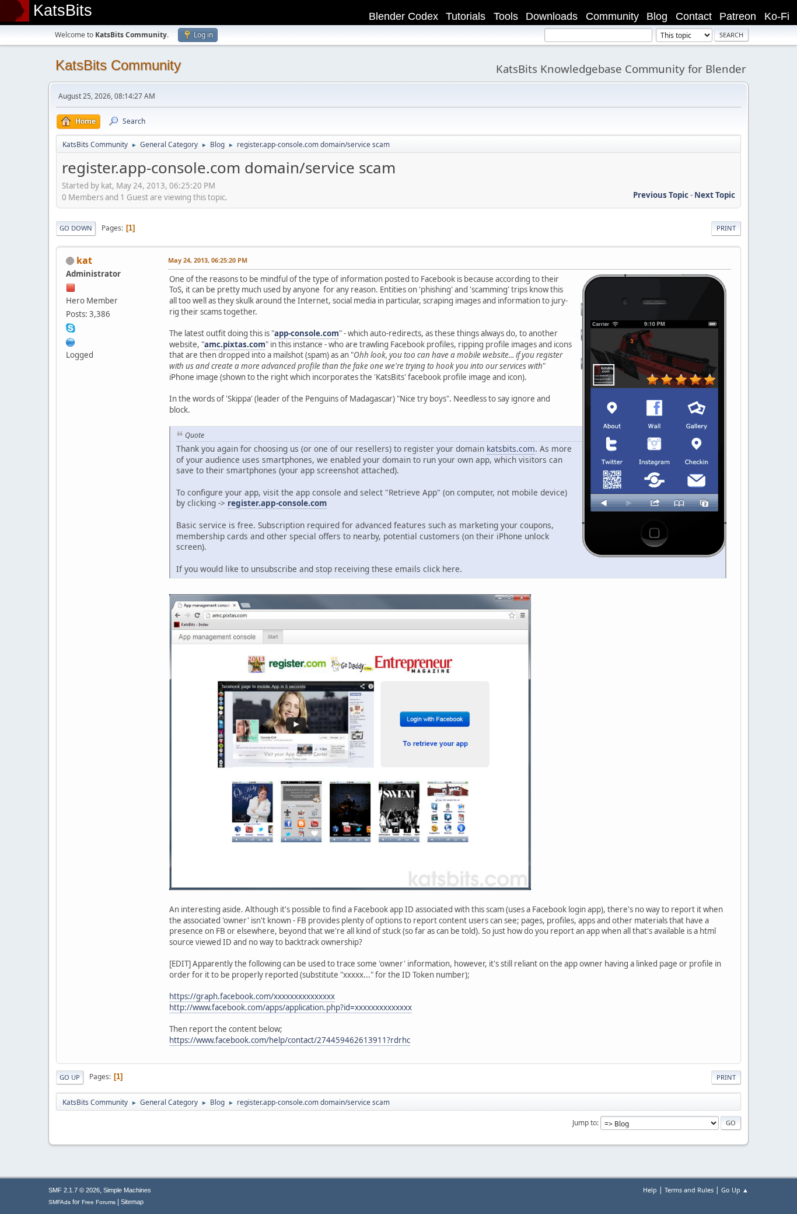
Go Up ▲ (735, 1189)
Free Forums (99, 1202)
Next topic (714, 195)
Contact (694, 16)
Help (650, 1189)
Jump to (584, 1123)
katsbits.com (511, 448)
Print (726, 228)
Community (612, 16)
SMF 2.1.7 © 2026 (74, 1190)
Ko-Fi (776, 16)
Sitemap (132, 1201)
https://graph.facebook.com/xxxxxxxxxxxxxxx (252, 996)
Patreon (737, 16)
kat (84, 260)
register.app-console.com (277, 502)
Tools (506, 16)
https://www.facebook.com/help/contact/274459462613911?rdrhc (289, 1040)
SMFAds (59, 1202)
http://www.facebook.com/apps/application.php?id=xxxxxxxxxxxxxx (290, 1007)
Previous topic (660, 195)
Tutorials (465, 16)
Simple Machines (127, 1190)
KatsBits (62, 10)
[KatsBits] (70, 341)
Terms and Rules (689, 1189)
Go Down (76, 228)
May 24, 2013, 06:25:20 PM (207, 260)
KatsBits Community (118, 65)
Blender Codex (403, 16)
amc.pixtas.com (234, 344)
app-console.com (306, 333)
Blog (656, 16)
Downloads (552, 16)
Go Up (70, 1077)
